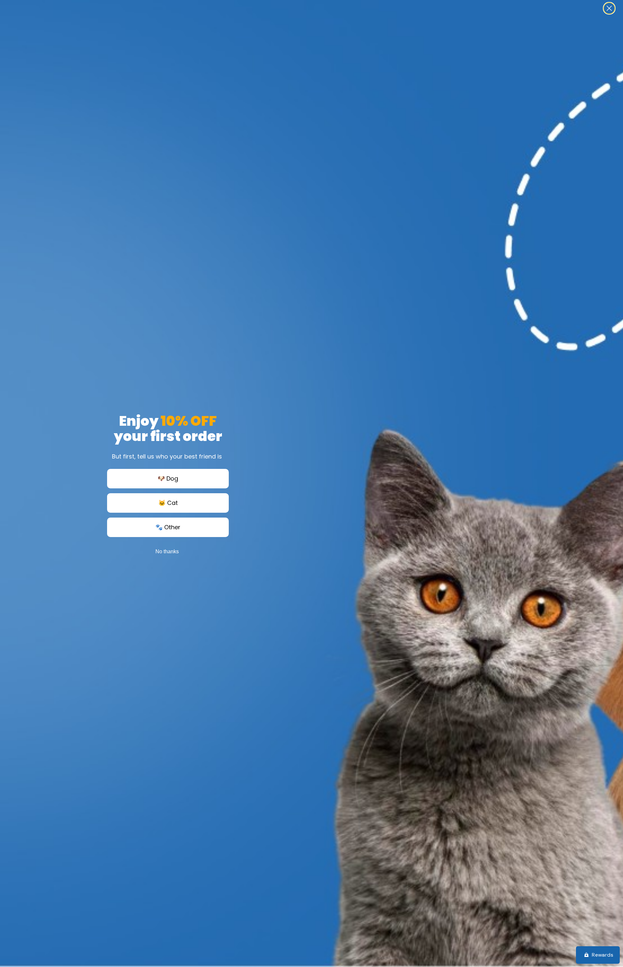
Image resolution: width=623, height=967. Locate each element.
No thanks (167, 551)
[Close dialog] (609, 8)
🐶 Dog (168, 478)
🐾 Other (167, 527)
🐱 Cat (168, 503)
